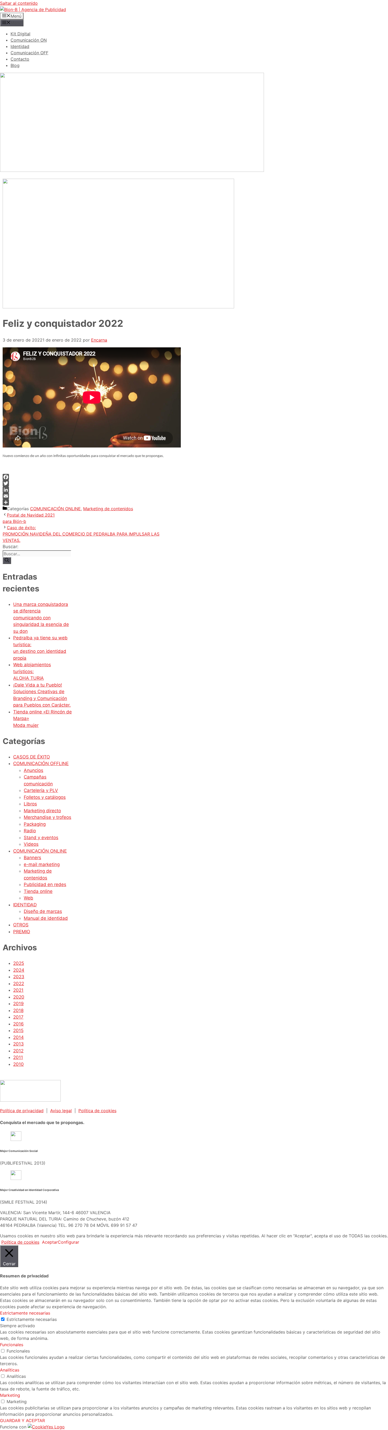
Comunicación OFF (29, 52)
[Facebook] (84, 477)
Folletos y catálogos (45, 797)
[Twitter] (84, 483)
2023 (18, 976)
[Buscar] (7, 560)
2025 (18, 963)
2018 (18, 1010)
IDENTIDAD (25, 904)
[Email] (84, 496)
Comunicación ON (29, 40)
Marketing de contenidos (108, 508)
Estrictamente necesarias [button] (25, 1313)
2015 (18, 1030)
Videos (31, 844)
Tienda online (38, 891)
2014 (18, 1037)
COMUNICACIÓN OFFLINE (41, 763)
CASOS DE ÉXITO (31, 757)
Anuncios (33, 770)
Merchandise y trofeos (47, 817)
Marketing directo (42, 810)
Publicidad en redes (45, 884)
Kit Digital (20, 33)
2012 (18, 1050)
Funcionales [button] (11, 1344)
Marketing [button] (10, 1395)
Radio (30, 830)
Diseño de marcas (43, 911)
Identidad (20, 46)
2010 (18, 1064)
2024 (18, 970)
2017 (18, 1017)
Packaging (35, 824)
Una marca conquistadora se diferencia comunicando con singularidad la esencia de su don (41, 618)
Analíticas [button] (9, 1370)
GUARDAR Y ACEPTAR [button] (22, 1420)
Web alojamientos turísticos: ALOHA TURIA (32, 671)
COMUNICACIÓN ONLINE (55, 508)
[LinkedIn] (84, 490)
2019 (18, 1003)
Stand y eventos (41, 837)
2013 (18, 1044)
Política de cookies (97, 1110)
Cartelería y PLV (41, 790)
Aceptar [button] (50, 1242)
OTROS (21, 924)
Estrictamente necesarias (32, 1319)
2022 (18, 983)
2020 (18, 997)
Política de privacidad (22, 1110)
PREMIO (21, 931)
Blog (15, 65)
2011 (18, 1057)
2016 (18, 1024)
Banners (32, 857)
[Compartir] (84, 502)
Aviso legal (61, 1110)
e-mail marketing (42, 864)
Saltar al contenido (19, 3)
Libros (30, 803)
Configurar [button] (68, 1242)
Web (28, 898)
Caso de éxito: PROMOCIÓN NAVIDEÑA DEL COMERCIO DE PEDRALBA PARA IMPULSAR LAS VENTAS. (81, 534)
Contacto (20, 59)
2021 (18, 990)
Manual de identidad (46, 918)
